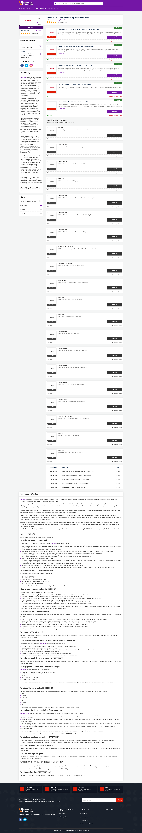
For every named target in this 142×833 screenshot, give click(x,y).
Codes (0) (22, 209)
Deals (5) (22, 213)
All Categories (25, 9)
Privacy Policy (85, 820)
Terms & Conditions (87, 824)
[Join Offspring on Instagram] (31, 65)
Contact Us (52, 9)
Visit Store (30, 27)
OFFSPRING (23, 77)
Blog (58, 9)
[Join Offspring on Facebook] (22, 65)
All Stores (62, 813)
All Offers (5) (23, 205)
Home (37, 9)
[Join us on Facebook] (20, 819)
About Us (43, 9)
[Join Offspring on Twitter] (26, 65)
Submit (119, 800)
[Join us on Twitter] (25, 819)
